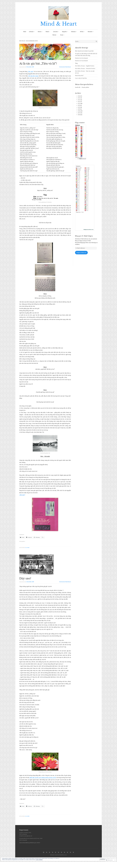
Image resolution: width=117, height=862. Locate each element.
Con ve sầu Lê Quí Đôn (81, 78)
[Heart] (73, 852)
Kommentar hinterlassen (65, 67)
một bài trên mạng (33, 76)
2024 (79, 99)
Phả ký (54, 35)
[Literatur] (56, 852)
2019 (79, 109)
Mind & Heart (58, 24)
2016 (79, 114)
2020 (79, 107)
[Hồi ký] (64, 852)
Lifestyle (31, 31)
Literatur (55, 31)
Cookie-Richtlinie (39, 859)
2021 (79, 105)
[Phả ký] (70, 852)
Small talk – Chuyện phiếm (82, 87)
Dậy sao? (30, 71)
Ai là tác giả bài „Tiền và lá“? (38, 63)
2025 (79, 98)
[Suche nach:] (86, 41)
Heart (61, 35)
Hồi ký (81, 31)
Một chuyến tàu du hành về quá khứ (84, 51)
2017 (79, 113)
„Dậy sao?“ (22, 495)
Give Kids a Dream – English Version (84, 66)
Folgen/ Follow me (81, 252)
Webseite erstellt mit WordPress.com (58, 855)
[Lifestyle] (47, 852)
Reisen (39, 31)
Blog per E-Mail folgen (84, 236)
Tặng (76, 63)
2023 (79, 101)
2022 (79, 103)
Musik (47, 31)
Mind (24, 31)
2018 (79, 111)
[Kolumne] (61, 852)
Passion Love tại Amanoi (81, 60)
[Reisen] (50, 852)
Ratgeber (64, 31)
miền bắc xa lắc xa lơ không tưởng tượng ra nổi (42, 777)
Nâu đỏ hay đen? (79, 75)
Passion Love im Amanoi (81, 58)
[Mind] (44, 852)
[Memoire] (67, 852)
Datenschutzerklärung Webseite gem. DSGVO (29, 842)
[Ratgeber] (58, 852)
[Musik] (53, 852)
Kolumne (73, 31)
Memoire (90, 31)
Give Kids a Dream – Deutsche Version (85, 68)
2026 (79, 96)
